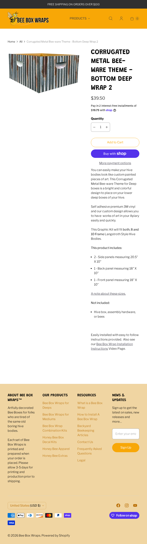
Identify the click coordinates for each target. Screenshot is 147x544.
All (20, 41)
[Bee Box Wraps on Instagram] (126, 505)
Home (11, 41)
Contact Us (85, 442)
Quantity (97, 118)
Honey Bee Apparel (56, 449)
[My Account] (121, 18)
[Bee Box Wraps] (28, 19)
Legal (81, 460)
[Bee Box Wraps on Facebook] (118, 505)
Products (78, 18)
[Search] (110, 18)
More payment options (115, 163)
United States (25, 505)
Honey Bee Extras (55, 456)
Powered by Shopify (56, 535)
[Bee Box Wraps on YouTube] (135, 505)
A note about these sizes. (108, 293)
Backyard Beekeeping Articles (85, 430)
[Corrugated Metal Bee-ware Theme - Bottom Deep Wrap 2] (44, 75)
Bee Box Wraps (29, 535)
